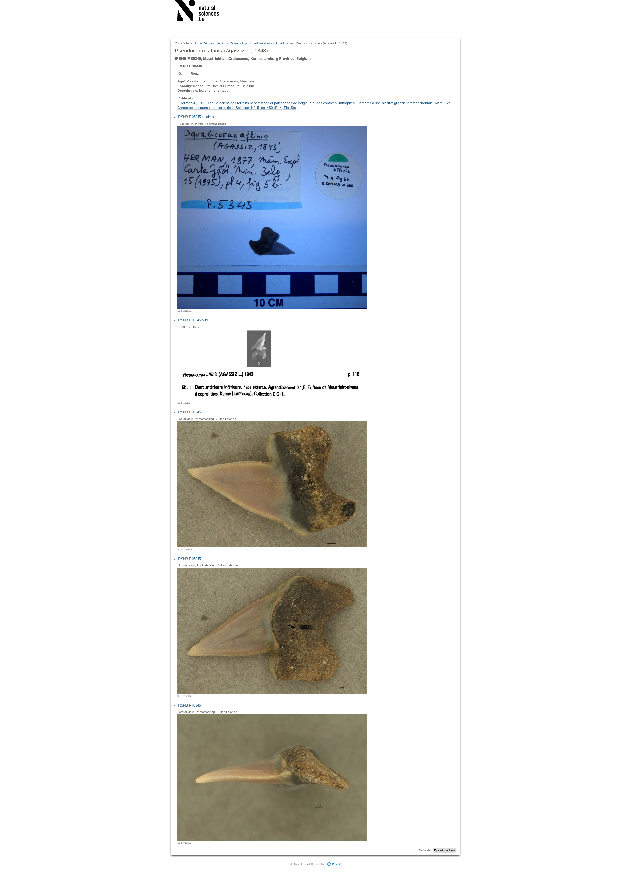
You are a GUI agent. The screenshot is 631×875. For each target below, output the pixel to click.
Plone (334, 864)
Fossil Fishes (285, 43)
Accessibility (308, 864)
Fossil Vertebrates (262, 43)
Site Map (294, 864)
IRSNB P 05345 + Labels (195, 117)
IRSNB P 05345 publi (192, 320)
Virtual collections (216, 43)
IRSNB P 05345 (189, 412)
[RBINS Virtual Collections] (200, 11)
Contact (320, 864)
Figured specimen (444, 850)
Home (198, 43)
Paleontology (239, 43)
